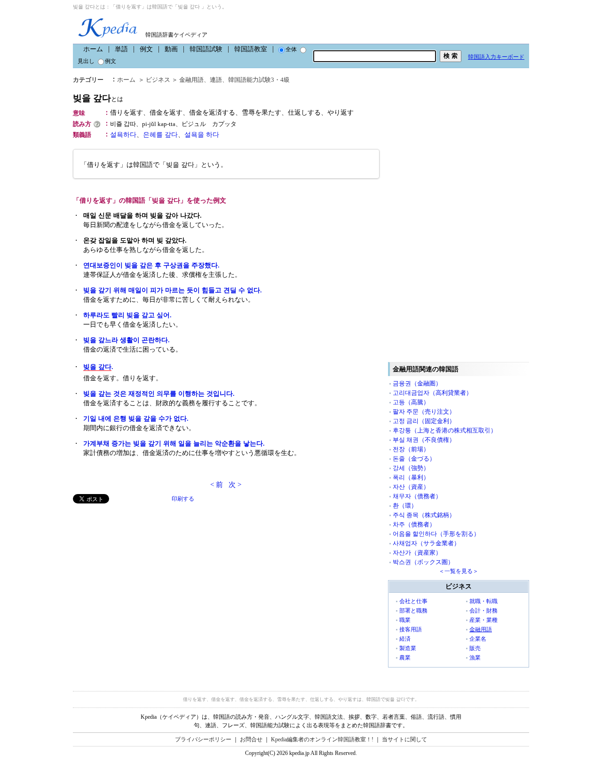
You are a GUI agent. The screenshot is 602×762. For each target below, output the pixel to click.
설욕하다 (123, 134)
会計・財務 (483, 610)
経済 (405, 639)
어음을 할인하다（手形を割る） (436, 533)
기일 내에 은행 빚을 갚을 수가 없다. (136, 418)
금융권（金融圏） (417, 383)
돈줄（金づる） (414, 458)
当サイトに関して (404, 739)
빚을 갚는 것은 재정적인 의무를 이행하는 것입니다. (159, 393)
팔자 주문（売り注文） (424, 411)
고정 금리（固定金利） (424, 420)
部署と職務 (413, 610)
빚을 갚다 (98, 98)
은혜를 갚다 (160, 134)
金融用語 (191, 79)
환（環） (405, 505)
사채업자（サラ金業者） (426, 543)
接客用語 (410, 629)
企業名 (477, 639)
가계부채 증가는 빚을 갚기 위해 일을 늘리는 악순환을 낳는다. (174, 443)
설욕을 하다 (201, 134)
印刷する (183, 498)
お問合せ (251, 739)
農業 (405, 657)
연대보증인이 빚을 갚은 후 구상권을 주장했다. (151, 265)
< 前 (216, 484)
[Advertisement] (143, 569)
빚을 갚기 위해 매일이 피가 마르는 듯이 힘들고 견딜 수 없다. (172, 290)
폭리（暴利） (411, 477)
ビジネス (158, 79)
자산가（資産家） (417, 552)
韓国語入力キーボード (496, 57)
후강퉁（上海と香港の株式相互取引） (445, 430)
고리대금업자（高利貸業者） (432, 392)
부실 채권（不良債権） (424, 439)
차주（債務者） (414, 524)
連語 (216, 79)
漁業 (475, 657)
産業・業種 (483, 620)
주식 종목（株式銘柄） (424, 514)
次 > (235, 484)
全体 (291, 49)
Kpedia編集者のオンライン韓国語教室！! (322, 739)
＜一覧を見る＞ (458, 571)
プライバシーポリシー (203, 739)
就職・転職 (483, 601)
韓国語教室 (250, 49)
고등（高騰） (411, 402)
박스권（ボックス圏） (423, 562)
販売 (475, 648)
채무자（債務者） (417, 496)
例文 (146, 49)
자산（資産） (411, 486)
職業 (405, 620)
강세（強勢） (411, 467)
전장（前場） (411, 449)
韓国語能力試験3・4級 (259, 79)
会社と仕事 (413, 601)
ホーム (93, 49)
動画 (171, 49)
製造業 (407, 648)
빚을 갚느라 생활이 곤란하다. (126, 340)
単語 (121, 49)
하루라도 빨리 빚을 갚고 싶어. (127, 315)
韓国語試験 (206, 49)
